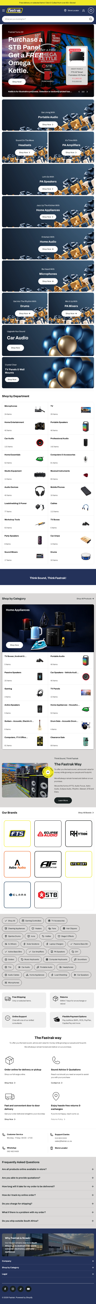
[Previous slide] (79, 91)
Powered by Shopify (24, 1298)
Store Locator (61, 1148)
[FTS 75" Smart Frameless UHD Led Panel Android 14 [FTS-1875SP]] (77, 56)
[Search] (90, 19)
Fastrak (12, 1298)
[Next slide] (87, 91)
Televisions (77, 69)
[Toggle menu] (3, 10)
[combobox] (48, 19)
